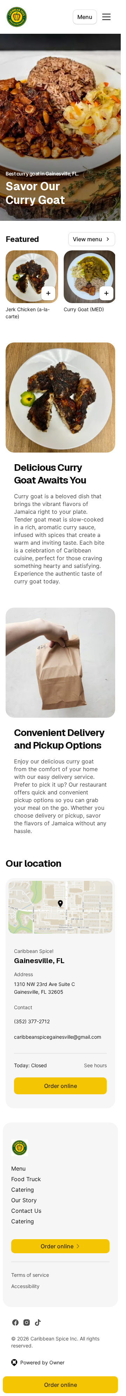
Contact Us (26, 1210)
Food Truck (26, 1179)
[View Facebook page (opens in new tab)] (15, 1322)
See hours (95, 1065)
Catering (22, 1189)
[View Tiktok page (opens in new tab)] (38, 1322)
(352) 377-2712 (32, 1023)
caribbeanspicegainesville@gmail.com (57, 1038)
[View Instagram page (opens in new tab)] (26, 1322)
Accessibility (25, 1286)
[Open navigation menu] (106, 17)
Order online (60, 1085)
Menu (84, 16)
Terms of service (30, 1275)
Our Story (24, 1200)
